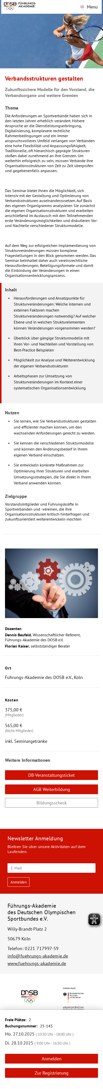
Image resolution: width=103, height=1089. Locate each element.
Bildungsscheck (51, 803)
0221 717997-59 (41, 948)
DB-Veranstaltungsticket (51, 775)
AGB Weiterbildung (51, 789)
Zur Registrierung (51, 1073)
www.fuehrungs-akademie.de (37, 963)
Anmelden (52, 1059)
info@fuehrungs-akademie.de (38, 956)
